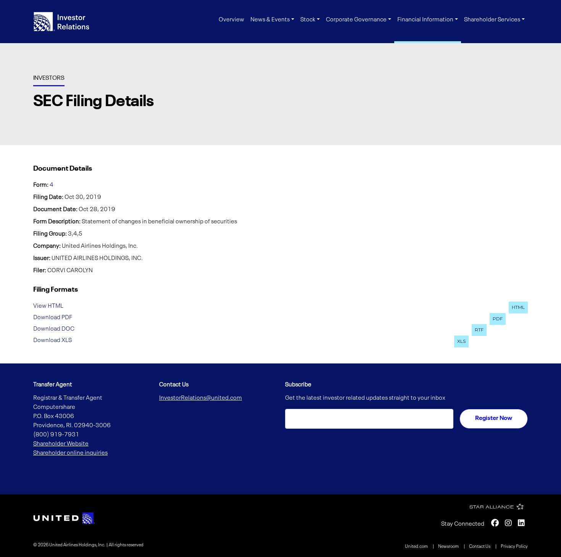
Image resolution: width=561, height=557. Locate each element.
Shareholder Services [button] (492, 20)
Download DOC (53, 329)
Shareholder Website (61, 444)
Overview (231, 20)
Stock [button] (307, 20)
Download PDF (52, 318)
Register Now (493, 418)
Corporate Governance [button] (356, 20)
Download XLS (52, 340)
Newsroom (448, 546)
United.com (417, 546)
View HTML (48, 306)
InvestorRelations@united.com (200, 398)
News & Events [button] (270, 20)
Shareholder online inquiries (70, 453)
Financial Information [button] (425, 20)
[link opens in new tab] (64, 518)
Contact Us (480, 546)
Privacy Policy (514, 546)
